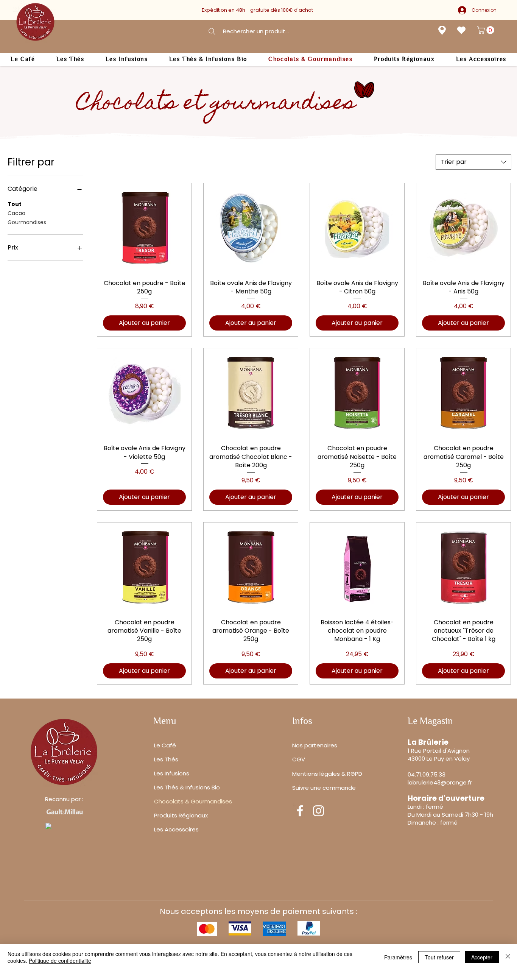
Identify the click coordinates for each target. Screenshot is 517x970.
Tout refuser (439, 957)
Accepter (481, 957)
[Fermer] (507, 957)
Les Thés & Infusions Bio (187, 787)
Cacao (16, 213)
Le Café (165, 745)
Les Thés (166, 759)
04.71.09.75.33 (426, 774)
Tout (15, 204)
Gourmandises (27, 222)
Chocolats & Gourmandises (193, 801)
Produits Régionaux (181, 815)
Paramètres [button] (398, 957)
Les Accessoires (176, 829)
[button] (486, 30)
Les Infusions (171, 773)
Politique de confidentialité (60, 960)
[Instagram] (318, 810)
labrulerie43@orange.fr (440, 782)
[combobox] (473, 162)
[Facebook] (300, 810)
